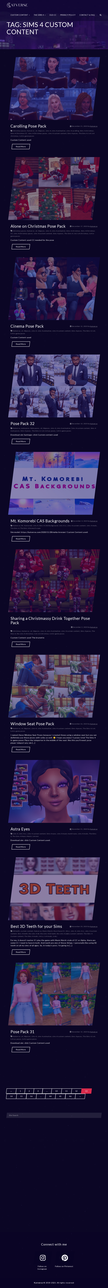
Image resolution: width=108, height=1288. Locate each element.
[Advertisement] (54, 1065)
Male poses (34, 428)
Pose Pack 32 (23, 423)
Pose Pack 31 (23, 1031)
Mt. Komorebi (26, 526)
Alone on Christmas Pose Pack (38, 226)
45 (60, 1096)
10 (56, 1091)
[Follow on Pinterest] (65, 1257)
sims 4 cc (63, 526)
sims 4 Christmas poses (37, 133)
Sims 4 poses (72, 133)
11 (66, 1091)
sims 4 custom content (57, 133)
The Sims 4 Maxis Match (22, 836)
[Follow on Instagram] (42, 1257)
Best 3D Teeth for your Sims (36, 926)
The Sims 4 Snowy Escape (30, 528)
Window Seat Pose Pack (32, 723)
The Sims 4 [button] (39, 15)
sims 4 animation (58, 131)
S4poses (41, 131)
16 (31, 1096)
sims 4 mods (92, 526)
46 (70, 1096)
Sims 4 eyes (51, 834)
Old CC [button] (52, 15)
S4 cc (68, 931)
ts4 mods (48, 936)
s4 (36, 131)
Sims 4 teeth (23, 934)
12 (76, 1091)
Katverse (93, 126)
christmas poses (19, 131)
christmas (17, 631)
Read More (21, 146)
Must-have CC (59, 931)
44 (50, 1096)
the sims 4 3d (34, 934)
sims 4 (48, 131)
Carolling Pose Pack (28, 126)
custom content (27, 931)
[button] (100, 15)
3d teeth (16, 931)
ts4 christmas (83, 233)
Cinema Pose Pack (27, 326)
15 (21, 1096)
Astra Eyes (20, 829)
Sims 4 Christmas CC (19, 133)
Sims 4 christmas (87, 131)
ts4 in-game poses (26, 136)
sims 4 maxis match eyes (67, 834)
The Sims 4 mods (31, 936)
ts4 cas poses (50, 431)
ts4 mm (36, 836)
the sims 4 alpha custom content (70, 934)
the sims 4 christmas (25, 634)
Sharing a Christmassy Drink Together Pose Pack (50, 620)
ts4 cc (41, 936)
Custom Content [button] (20, 15)
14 (11, 1096)
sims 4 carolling (72, 131)
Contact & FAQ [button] (87, 15)
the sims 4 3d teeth (48, 934)
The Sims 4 (83, 133)
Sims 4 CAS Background (48, 526)
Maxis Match (47, 931)
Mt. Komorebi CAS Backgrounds (40, 520)
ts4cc (55, 936)
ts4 (89, 133)
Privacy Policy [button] (67, 15)
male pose (25, 428)
